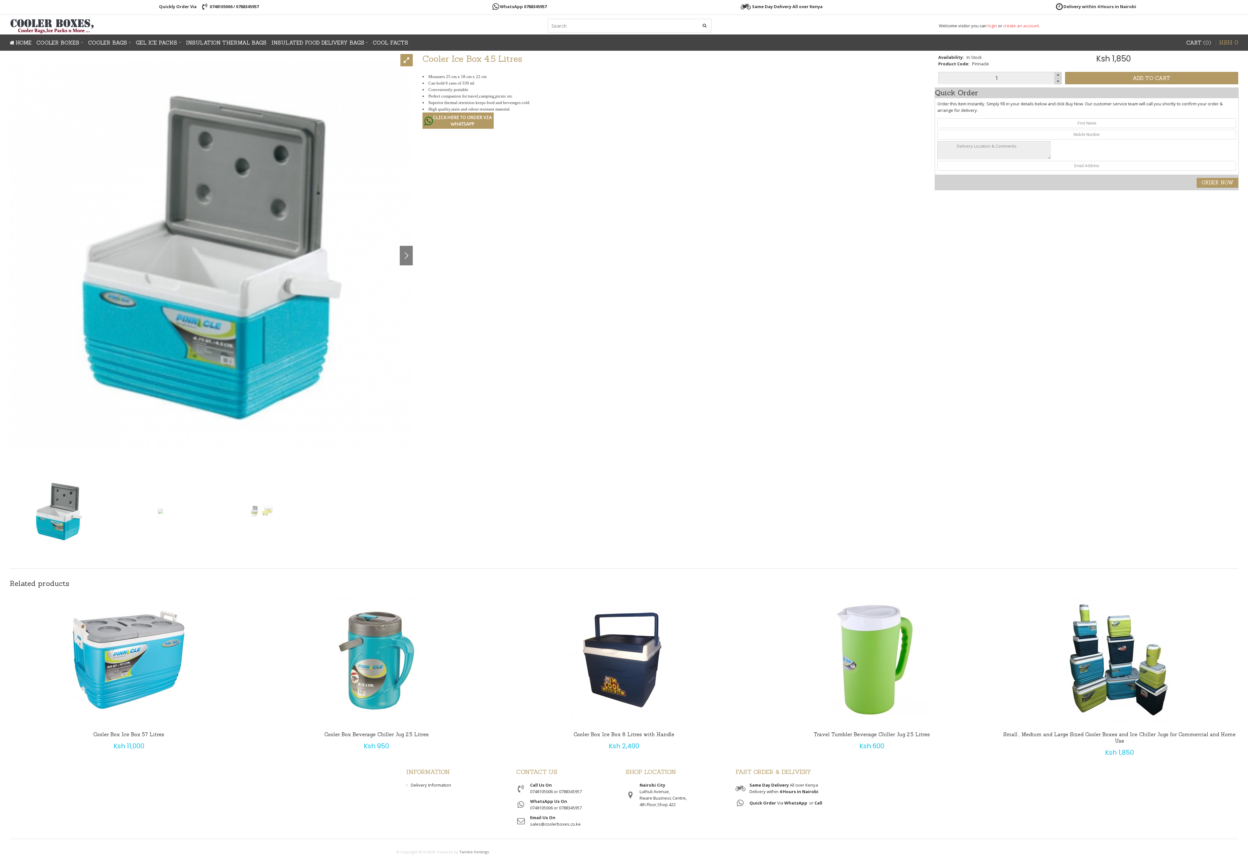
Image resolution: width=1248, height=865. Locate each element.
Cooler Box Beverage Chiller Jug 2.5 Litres (376, 734)
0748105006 (221, 6)
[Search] (705, 26)
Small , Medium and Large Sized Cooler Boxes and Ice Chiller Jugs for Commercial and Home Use (1119, 737)
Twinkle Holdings (474, 851)
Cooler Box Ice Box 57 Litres (128, 734)
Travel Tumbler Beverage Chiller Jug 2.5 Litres (872, 734)
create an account (1021, 26)
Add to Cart (1151, 78)
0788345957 (247, 6)
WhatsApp (795, 803)
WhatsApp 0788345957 (523, 6)
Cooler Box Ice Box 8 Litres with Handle (624, 734)
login (992, 26)
